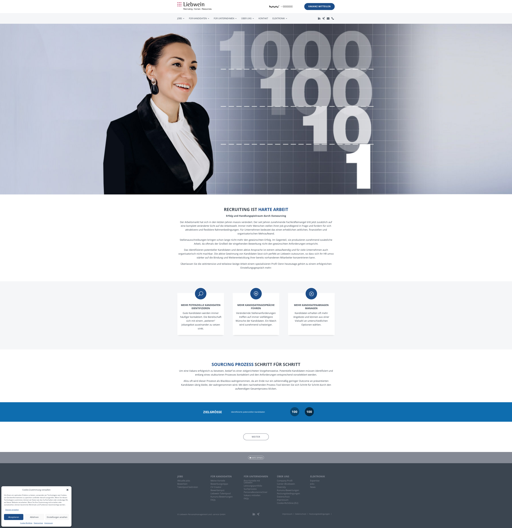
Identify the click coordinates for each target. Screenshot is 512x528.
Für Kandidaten (198, 18)
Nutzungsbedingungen (288, 494)
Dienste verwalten (12, 510)
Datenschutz (38, 523)
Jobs (179, 18)
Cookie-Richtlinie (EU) (287, 503)
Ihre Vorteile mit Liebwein (252, 482)
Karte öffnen (257, 458)
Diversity (281, 487)
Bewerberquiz (218, 490)
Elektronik (278, 18)
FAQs (213, 500)
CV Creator (216, 487)
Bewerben (182, 484)
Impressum (48, 523)
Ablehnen (34, 517)
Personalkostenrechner (255, 492)
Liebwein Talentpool (221, 494)
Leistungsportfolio (253, 486)
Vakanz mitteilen (319, 6)
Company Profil (284, 481)
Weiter (256, 436)
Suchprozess (250, 489)
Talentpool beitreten (187, 487)
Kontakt (263, 18)
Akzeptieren (13, 517)
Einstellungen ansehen (57, 517)
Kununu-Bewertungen (222, 497)
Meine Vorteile (218, 481)
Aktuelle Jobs (183, 481)
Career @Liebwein (286, 484)
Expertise (314, 481)
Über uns (246, 18)
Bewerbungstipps (219, 484)
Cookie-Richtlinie (26, 523)
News (313, 487)
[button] (67, 490)
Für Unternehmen (224, 18)
